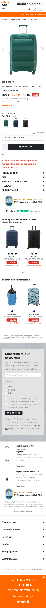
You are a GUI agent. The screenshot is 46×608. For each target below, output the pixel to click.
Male (10, 386)
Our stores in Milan (11, 529)
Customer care (9, 522)
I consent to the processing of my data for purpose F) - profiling (23, 405)
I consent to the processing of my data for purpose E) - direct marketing (23, 400)
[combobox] (23, 138)
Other (10, 393)
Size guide (39, 132)
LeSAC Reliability (10, 558)
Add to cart (27, 147)
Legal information (37, 569)
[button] (42, 50)
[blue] (16, 122)
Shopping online (10, 551)
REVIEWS (7, 185)
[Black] (25, 122)
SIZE (4, 177)
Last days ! (23, 580)
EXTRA (23, 585)
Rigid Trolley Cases (18, 19)
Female (11, 389)
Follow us (6, 536)
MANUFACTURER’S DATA (14, 181)
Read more (20, 449)
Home (4, 19)
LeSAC (5, 544)
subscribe (14, 413)
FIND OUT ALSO (10, 189)
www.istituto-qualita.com (25, 511)
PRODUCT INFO (10, 172)
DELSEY (33, 19)
